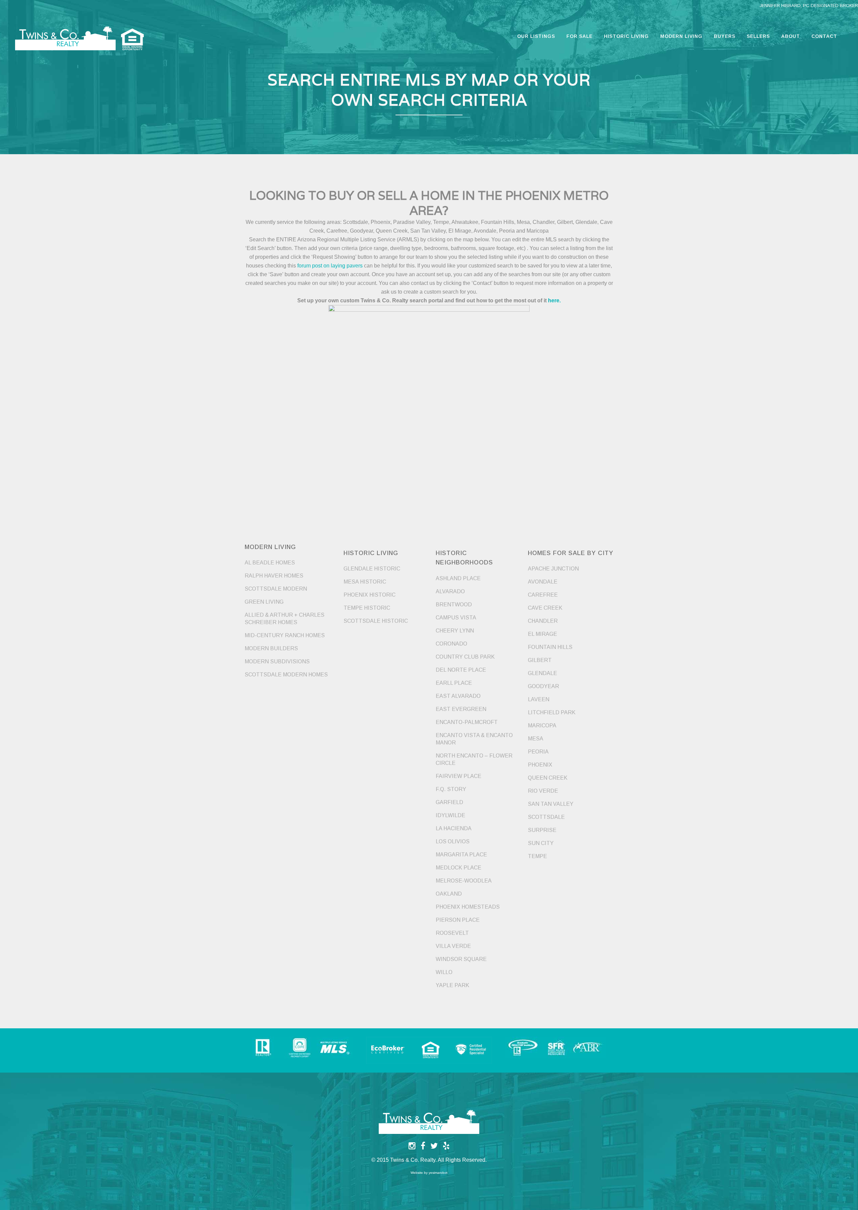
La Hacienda (454, 828)
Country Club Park (465, 657)
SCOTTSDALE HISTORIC (376, 621)
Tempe (537, 856)
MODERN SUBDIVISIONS (277, 661)
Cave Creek (545, 608)
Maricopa (542, 725)
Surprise (542, 830)
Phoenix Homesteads (468, 907)
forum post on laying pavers (330, 265)
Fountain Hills (550, 647)
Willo (444, 972)
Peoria (538, 751)
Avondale (542, 582)
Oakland (449, 894)
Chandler (543, 621)
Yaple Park (452, 985)
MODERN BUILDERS (271, 648)
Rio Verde (543, 791)
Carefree (543, 595)
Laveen (538, 699)
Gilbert (540, 660)
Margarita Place (461, 854)
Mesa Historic (365, 582)
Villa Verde (453, 946)
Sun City (541, 843)
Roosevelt (452, 933)
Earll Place (454, 683)
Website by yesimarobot (429, 1172)
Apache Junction (553, 568)
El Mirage (542, 634)
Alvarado (450, 591)
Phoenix (540, 765)
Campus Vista (456, 617)
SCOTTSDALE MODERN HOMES (286, 674)
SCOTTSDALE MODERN (276, 589)
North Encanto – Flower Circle (474, 759)
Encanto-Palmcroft (467, 722)
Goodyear (543, 686)
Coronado (451, 644)
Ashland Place (458, 578)
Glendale (542, 673)
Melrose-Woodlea (464, 881)
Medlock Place (458, 867)
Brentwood (454, 604)
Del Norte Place (461, 670)
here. (554, 300)
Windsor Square (461, 959)
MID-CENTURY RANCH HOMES (285, 635)
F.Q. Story (451, 789)
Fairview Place (458, 776)
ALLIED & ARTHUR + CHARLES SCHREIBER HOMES (284, 618)
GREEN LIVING (264, 602)
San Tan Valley (550, 804)
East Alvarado (458, 696)
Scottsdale (546, 817)
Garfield (449, 802)
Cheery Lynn (455, 630)
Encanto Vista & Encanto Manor (474, 738)
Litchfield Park (551, 712)
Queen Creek (547, 778)
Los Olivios (453, 841)
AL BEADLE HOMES (270, 562)
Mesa (535, 738)
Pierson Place (458, 920)
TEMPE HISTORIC (367, 608)
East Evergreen (461, 709)
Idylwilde (450, 815)
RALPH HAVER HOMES (274, 576)
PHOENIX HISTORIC (369, 595)
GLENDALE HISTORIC (372, 568)
